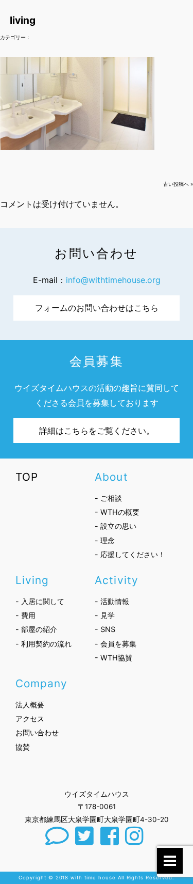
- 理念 (105, 540)
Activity (116, 580)
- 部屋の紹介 (36, 629)
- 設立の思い (115, 526)
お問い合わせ (37, 732)
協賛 (22, 747)
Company (41, 683)
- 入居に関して (39, 601)
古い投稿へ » (178, 184)
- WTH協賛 (113, 657)
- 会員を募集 (115, 643)
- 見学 (105, 615)
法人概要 (29, 704)
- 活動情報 (112, 601)
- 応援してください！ (130, 554)
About (111, 476)
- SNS (105, 629)
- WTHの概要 (117, 512)
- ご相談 (108, 498)
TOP (26, 476)
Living (32, 580)
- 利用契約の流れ (43, 643)
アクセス (29, 718)
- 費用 (25, 615)
